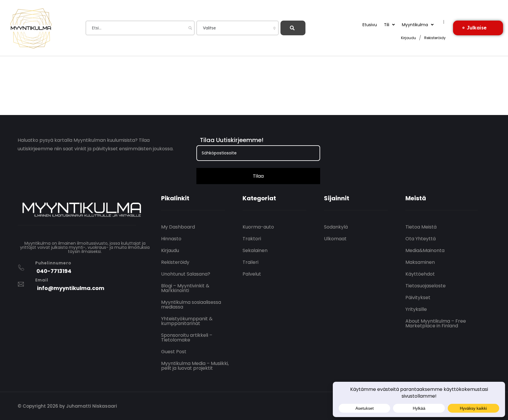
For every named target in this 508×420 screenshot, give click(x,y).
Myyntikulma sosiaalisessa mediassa (191, 304)
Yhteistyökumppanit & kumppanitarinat (187, 321)
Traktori (252, 238)
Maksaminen (420, 262)
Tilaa (258, 176)
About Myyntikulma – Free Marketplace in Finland (435, 323)
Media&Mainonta (424, 250)
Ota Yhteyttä (420, 238)
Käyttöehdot (420, 274)
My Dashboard (178, 227)
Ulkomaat (335, 238)
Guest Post (173, 351)
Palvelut (252, 274)
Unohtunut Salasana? (185, 274)
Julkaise (477, 28)
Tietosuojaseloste (425, 285)
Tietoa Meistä (421, 227)
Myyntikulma (415, 25)
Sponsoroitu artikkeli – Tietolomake (186, 337)
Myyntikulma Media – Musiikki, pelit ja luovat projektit (195, 365)
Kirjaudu (408, 38)
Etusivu (369, 25)
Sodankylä (336, 227)
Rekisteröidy (435, 38)
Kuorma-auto (258, 227)
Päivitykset (417, 297)
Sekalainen (255, 250)
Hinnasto (171, 238)
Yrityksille (416, 309)
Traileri (250, 262)
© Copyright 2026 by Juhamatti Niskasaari (67, 406)
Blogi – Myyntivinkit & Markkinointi (185, 288)
